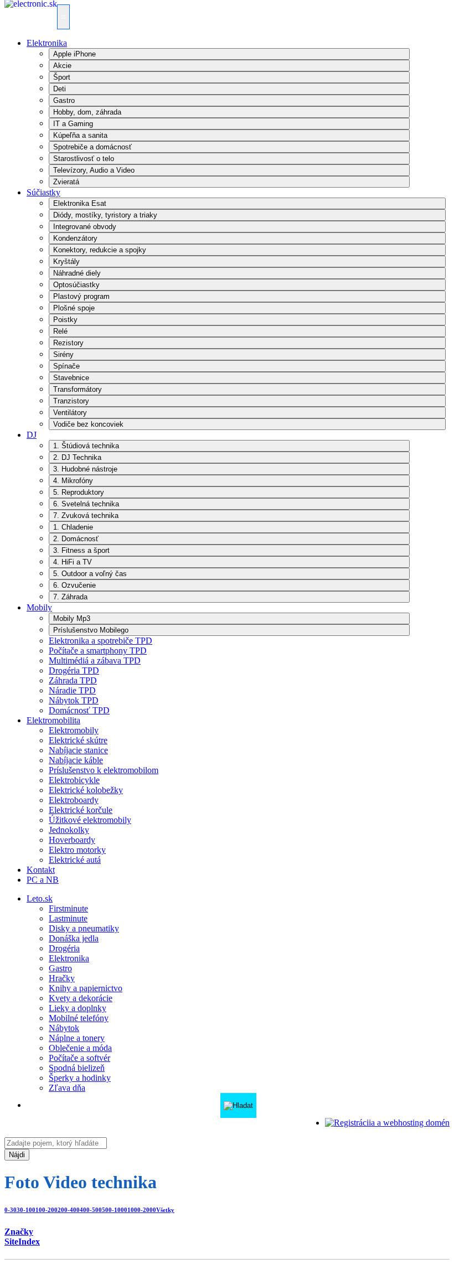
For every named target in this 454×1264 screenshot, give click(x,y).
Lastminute (68, 918)
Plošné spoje (74, 308)
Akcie (62, 65)
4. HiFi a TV (72, 562)
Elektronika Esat (79, 203)
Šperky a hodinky (80, 1077)
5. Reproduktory (78, 492)
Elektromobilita (53, 720)
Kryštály (66, 261)
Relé (60, 331)
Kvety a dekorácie (80, 998)
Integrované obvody (84, 226)
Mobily (39, 607)
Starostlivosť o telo (83, 158)
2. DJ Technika (77, 457)
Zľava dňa (67, 1087)
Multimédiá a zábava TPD (95, 660)
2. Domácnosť (76, 539)
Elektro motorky (77, 849)
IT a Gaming (73, 124)
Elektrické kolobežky (86, 790)
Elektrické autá (75, 859)
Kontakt (41, 869)
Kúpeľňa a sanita (80, 135)
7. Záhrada (70, 597)
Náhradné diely (77, 273)
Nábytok (64, 1028)
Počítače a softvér (79, 1058)
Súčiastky (43, 192)
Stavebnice (71, 378)
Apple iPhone (74, 54)
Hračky (62, 978)
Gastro (64, 100)
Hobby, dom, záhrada (87, 112)
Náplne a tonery (77, 1038)
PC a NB (43, 879)
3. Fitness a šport (81, 550)
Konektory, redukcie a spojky (99, 250)
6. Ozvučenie (74, 585)
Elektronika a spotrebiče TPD (100, 640)
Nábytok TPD (74, 700)
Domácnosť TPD (79, 710)
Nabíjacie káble (76, 760)
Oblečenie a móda (80, 1048)
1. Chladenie (73, 527)
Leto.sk (40, 898)
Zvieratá (66, 182)
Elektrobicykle (74, 780)
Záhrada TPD (73, 680)
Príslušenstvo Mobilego (90, 630)
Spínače (66, 366)
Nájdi (17, 1155)
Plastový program (81, 296)
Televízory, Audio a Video (94, 170)
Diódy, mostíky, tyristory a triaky (105, 215)
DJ (32, 434)
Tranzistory (71, 401)
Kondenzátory (75, 238)
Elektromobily (74, 730)
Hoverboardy (72, 840)
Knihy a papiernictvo (85, 988)
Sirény (63, 354)
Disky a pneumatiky (84, 928)
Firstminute (68, 908)
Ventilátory (70, 412)
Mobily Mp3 (71, 618)
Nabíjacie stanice (78, 750)
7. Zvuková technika (85, 515)
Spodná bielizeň (77, 1068)
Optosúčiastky (76, 285)
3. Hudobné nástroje (85, 469)
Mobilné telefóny (79, 1018)
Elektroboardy (74, 800)
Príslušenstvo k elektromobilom (103, 770)
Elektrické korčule (80, 810)
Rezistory (68, 343)
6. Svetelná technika (86, 504)
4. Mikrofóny (73, 480)
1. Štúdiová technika (86, 446)
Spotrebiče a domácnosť (92, 147)
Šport (61, 77)
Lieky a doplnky (77, 1008)
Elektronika (47, 43)
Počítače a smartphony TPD (98, 650)
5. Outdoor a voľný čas (90, 573)
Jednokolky (69, 830)
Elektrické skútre (78, 740)
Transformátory (77, 389)
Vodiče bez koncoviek (88, 424)
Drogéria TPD (74, 670)
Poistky (65, 319)
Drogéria (64, 948)
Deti (59, 89)
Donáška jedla (74, 938)
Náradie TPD (72, 690)
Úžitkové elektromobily (90, 820)
